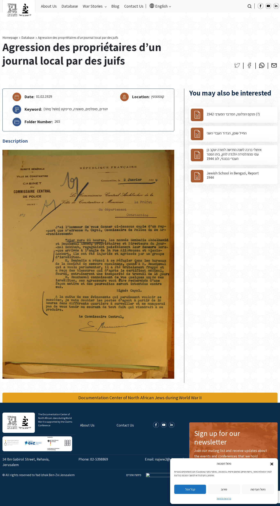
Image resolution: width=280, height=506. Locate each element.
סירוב (224, 489)
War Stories (93, 6)
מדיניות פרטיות (224, 498)
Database (69, 6)
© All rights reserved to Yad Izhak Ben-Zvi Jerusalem (38, 475)
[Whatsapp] (261, 65)
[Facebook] (249, 65)
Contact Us (133, 6)
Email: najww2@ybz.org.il (164, 459)
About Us (49, 6)
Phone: (93, 459)
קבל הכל (190, 489)
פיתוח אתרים (134, 475)
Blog (115, 6)
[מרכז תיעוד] (18, 6)
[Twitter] (237, 65)
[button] (272, 464)
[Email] (274, 65)
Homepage (10, 37)
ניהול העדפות (257, 489)
